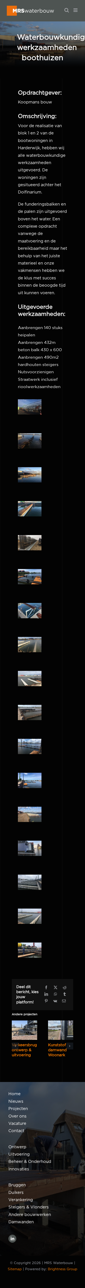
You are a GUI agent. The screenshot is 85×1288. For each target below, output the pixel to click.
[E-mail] (64, 1001)
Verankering (20, 1200)
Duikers (16, 1193)
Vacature (17, 1124)
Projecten (18, 1109)
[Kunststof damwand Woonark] (60, 1030)
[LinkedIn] (46, 994)
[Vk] (55, 1001)
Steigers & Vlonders (28, 1207)
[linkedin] (12, 1239)
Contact (16, 1131)
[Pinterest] (46, 1001)
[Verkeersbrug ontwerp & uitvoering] (24, 1030)
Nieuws (15, 1102)
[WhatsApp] (55, 994)
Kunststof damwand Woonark (57, 1050)
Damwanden (21, 1222)
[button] (15, 1046)
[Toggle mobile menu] (75, 10)
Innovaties (18, 1169)
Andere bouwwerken (29, 1215)
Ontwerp (17, 1147)
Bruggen (17, 1185)
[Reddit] (65, 987)
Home (14, 1094)
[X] (55, 987)
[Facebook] (46, 987)
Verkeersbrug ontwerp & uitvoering (24, 1050)
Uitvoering (19, 1154)
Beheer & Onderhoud (29, 1162)
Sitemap (15, 1269)
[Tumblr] (65, 994)
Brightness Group (62, 1269)
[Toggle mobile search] (66, 10)
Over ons (17, 1116)
